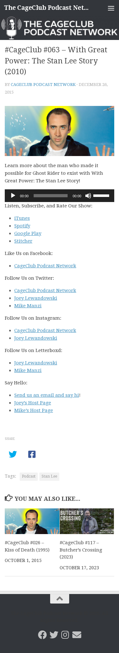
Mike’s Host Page (33, 410)
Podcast (29, 476)
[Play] (13, 196)
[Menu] (111, 8)
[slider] (102, 195)
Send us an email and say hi (46, 395)
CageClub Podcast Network (43, 84)
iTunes (22, 218)
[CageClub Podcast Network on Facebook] (42, 634)
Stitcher (23, 241)
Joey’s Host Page (32, 403)
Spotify (22, 226)
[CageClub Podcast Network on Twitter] (54, 634)
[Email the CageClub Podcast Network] (76, 634)
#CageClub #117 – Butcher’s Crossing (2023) (81, 550)
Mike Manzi (28, 306)
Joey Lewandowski (35, 298)
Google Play (27, 233)
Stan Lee (49, 476)
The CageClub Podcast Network (47, 7)
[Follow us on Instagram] (65, 634)
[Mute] (88, 196)
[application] (59, 195)
